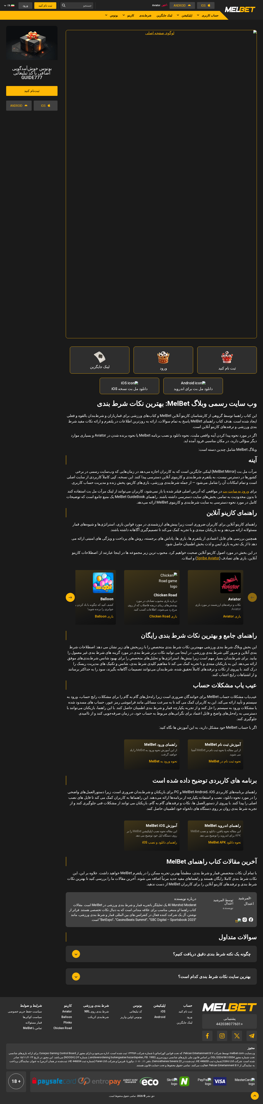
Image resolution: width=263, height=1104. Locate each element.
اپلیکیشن (187, 15)
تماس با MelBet (32, 1028)
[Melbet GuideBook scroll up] (255, 1096)
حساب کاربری (210, 15)
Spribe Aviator (208, 558)
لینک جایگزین (164, 15)
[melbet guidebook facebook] (207, 1040)
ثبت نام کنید (185, 1011)
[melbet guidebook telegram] (252, 1040)
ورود (189, 1017)
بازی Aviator (232, 616)
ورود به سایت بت (236, 491)
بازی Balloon (104, 616)
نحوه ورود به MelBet (163, 761)
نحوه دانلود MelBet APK (224, 842)
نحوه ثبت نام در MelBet (225, 761)
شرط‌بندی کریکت (98, 1017)
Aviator (67, 1011)
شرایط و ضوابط (31, 1006)
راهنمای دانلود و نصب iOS (159, 842)
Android (159, 1017)
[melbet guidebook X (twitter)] (237, 1040)
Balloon (66, 1017)
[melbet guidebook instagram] (222, 1040)
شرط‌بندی (145, 15)
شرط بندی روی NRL (96, 1011)
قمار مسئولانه (33, 1022)
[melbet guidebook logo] (240, 11)
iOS (163, 1011)
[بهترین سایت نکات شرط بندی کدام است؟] (76, 976)
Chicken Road (62, 1028)
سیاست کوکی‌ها (32, 1017)
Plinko (67, 1022)
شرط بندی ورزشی (96, 1006)
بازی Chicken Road (163, 616)
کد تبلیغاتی (135, 1011)
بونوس (114, 15)
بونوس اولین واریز (131, 1017)
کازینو (130, 15)
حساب (187, 1006)
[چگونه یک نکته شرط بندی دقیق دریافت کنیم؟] (76, 954)
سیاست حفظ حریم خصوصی (25, 1011)
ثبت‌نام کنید (31, 91)
